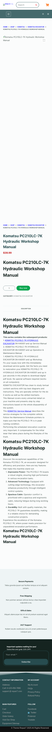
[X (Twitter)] (48, 14)
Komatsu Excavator (23, 296)
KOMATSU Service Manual (19, 411)
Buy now (23, 288)
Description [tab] (26, 309)
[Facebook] (43, 14)
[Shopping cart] (47, 4)
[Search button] (36, 5)
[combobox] (25, 5)
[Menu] (8, 14)
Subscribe (26, 662)
